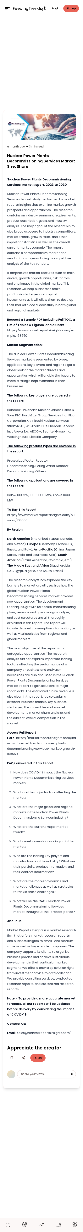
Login (55, 8)
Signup (71, 8)
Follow (37, 1058)
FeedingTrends (27, 8)
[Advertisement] (41, 62)
